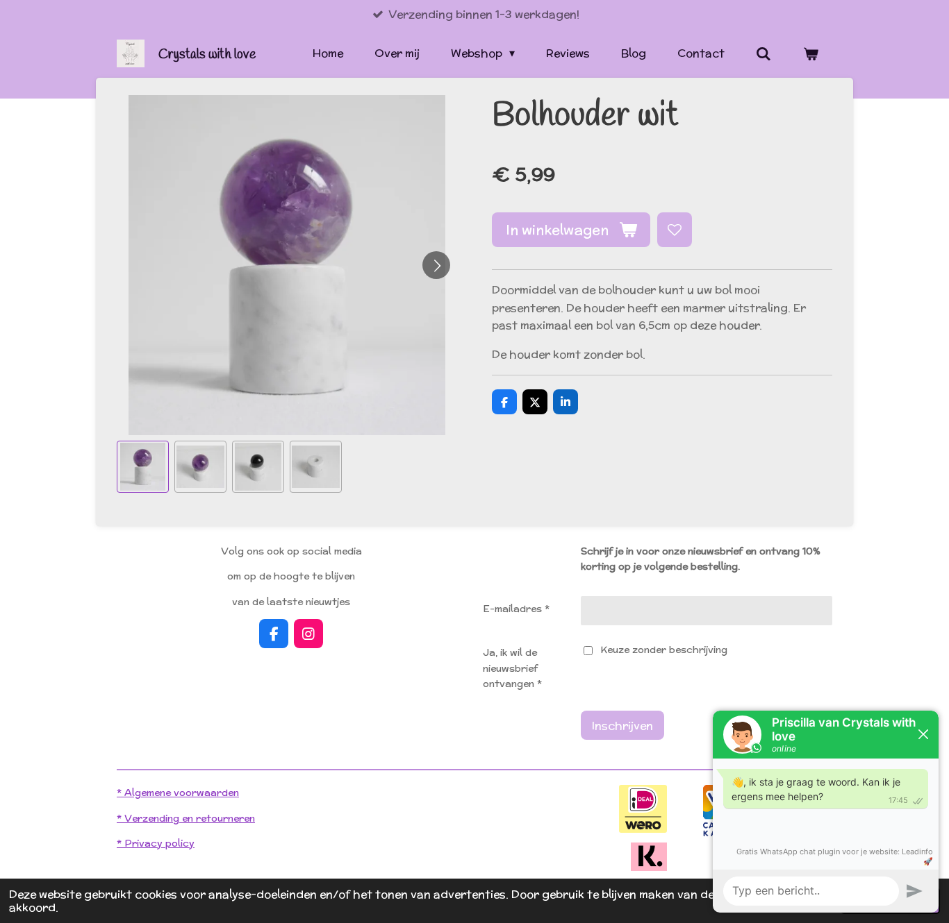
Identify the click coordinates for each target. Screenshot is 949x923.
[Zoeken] (763, 54)
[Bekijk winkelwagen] (810, 54)
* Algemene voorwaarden (178, 792)
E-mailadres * (516, 609)
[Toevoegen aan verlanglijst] (674, 229)
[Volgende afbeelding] (436, 265)
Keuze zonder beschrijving (663, 650)
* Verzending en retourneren (186, 818)
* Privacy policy (156, 843)
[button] (143, 467)
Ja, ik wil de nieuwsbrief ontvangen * (512, 668)
